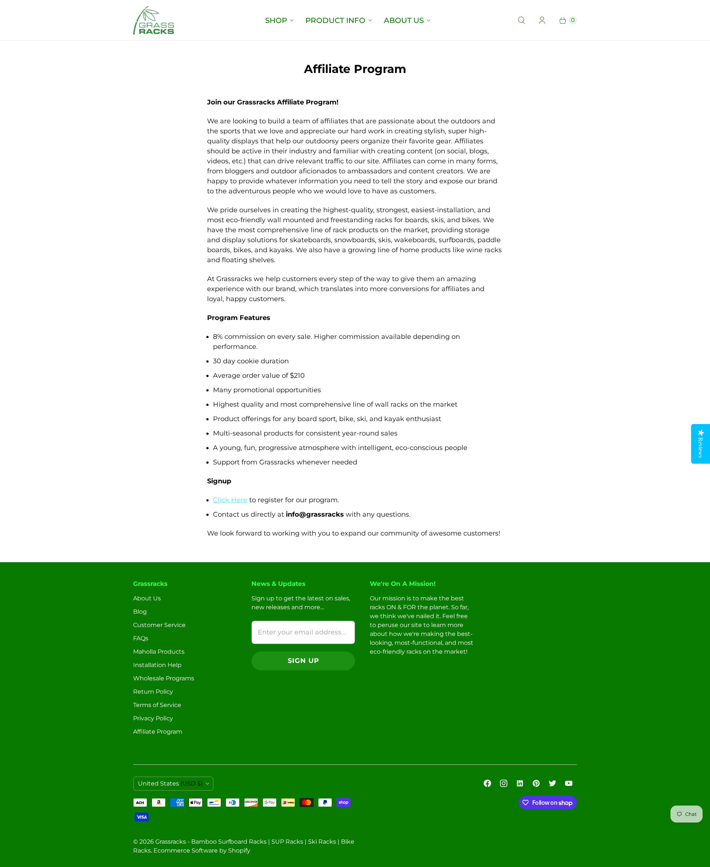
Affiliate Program (157, 731)
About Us (404, 20)
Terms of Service (157, 704)
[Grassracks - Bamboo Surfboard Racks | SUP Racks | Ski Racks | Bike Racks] (153, 20)
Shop (276, 20)
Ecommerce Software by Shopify (201, 850)
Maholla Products (159, 651)
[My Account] (542, 20)
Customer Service (159, 624)
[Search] (521, 20)
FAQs (140, 638)
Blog (140, 611)
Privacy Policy (153, 718)
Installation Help (157, 664)
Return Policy (153, 691)
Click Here (230, 500)
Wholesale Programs (163, 678)
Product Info (335, 20)
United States (170, 783)
